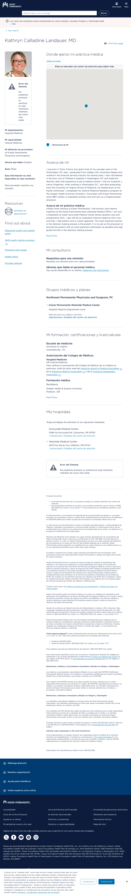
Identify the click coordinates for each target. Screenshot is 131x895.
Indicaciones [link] (56, 436)
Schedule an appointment (20, 212)
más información (100, 270)
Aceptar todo (106, 882)
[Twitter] (5, 837)
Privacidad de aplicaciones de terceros (111, 810)
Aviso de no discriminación (15, 814)
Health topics (11, 256)
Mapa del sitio (100, 824)
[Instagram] (35, 837)
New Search (13, 31)
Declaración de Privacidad (48, 892)
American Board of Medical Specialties (99, 368)
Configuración (88, 882)
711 (73, 508)
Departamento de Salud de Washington (89, 659)
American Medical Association (67, 371)
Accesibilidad (9, 810)
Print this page (115, 43)
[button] (86, 106)
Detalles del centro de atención (80, 317)
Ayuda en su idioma (12, 819)
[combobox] (59, 13)
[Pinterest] (28, 837)
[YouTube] (20, 837)
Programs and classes (16, 250)
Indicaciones (56, 317)
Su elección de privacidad (59, 814)
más (14, 24)
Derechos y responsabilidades (61, 824)
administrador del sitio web (104, 725)
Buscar (104, 13)
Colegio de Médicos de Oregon (105, 657)
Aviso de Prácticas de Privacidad (62, 810)
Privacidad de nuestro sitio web (17, 824)
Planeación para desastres (105, 814)
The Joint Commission (103, 737)
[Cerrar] (127, 881)
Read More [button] (51, 236)
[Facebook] (13, 837)
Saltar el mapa (54, 61)
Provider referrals (13, 263)
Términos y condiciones (58, 819)
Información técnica (102, 819)
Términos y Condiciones (27, 892)
